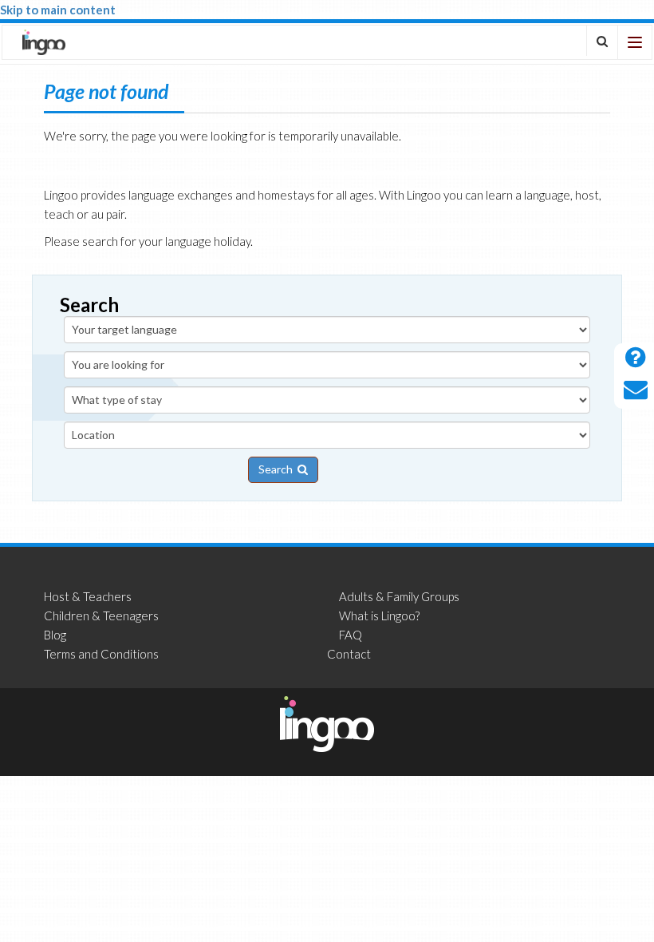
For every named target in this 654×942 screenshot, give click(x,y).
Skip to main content (58, 9)
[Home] (43, 42)
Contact (349, 654)
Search (277, 469)
